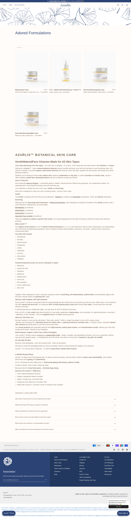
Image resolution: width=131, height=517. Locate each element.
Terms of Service (46, 449)
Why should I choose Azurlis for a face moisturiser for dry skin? (33, 399)
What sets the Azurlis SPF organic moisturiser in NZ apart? (31, 405)
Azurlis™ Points (84, 474)
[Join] (45, 479)
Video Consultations (85, 477)
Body (55, 474)
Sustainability (108, 468)
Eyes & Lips (57, 462)
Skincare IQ (107, 474)
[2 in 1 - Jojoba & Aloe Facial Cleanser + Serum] (65, 70)
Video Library (108, 471)
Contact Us (82, 460)
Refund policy (58, 449)
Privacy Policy (34, 449)
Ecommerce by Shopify (77, 449)
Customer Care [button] (84, 457)
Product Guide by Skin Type (87, 480)
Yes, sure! (118, 506)
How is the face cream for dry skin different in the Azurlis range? (33, 417)
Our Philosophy (108, 462)
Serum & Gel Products (60, 460)
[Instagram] (118, 449)
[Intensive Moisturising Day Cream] (99, 70)
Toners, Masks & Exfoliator (62, 468)
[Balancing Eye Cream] (31, 70)
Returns (81, 465)
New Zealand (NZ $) (11, 445)
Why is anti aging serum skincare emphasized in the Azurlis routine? (34, 429)
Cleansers (57, 471)
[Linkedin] (123, 449)
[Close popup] (128, 500)
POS (65, 449)
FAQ (80, 471)
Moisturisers (57, 465)
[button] (5, 5)
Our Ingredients (108, 460)
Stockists (82, 468)
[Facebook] (114, 449)
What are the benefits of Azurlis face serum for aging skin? (31, 411)
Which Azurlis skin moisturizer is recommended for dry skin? (32, 423)
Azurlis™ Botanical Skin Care (14, 449)
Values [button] (106, 457)
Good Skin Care (109, 465)
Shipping (81, 462)
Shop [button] (56, 457)
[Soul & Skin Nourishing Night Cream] (31, 113)
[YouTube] (127, 449)
